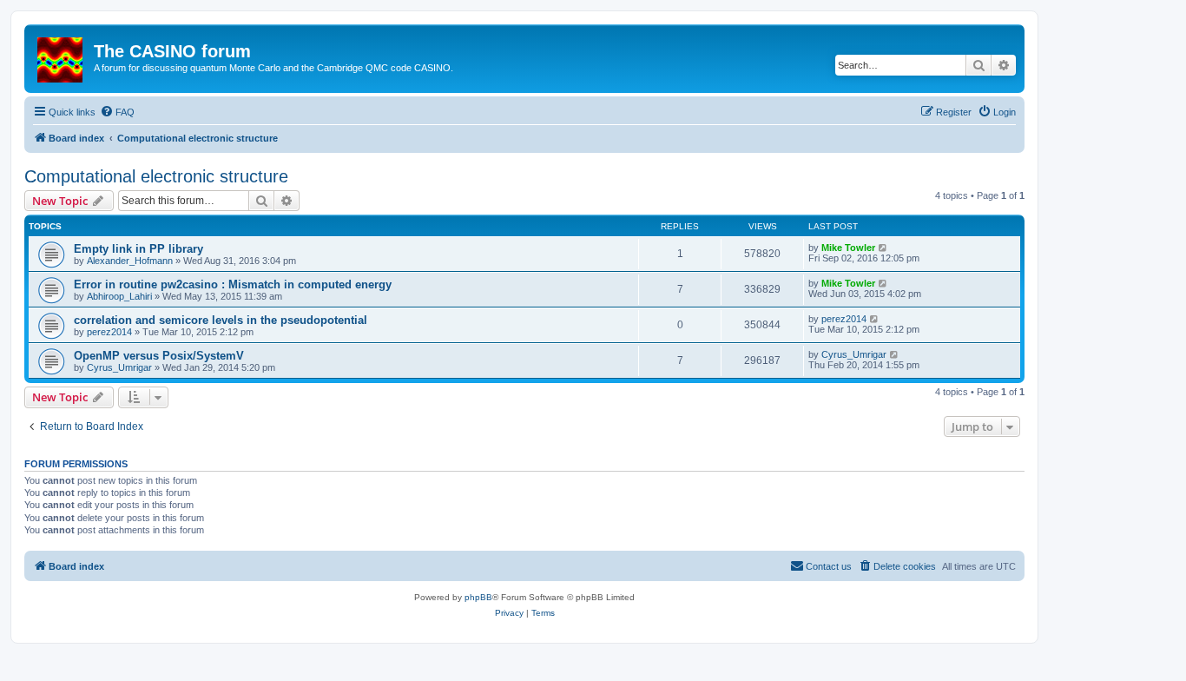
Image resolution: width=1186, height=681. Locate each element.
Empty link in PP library (138, 248)
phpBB (478, 597)
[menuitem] (117, 112)
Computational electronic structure (156, 176)
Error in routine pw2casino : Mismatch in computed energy (233, 284)
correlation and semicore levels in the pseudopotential (220, 320)
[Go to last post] (883, 247)
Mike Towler (848, 247)
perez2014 (109, 332)
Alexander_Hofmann (130, 260)
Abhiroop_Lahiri (119, 296)
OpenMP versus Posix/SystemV (159, 355)
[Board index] (61, 56)
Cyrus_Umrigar (119, 367)
